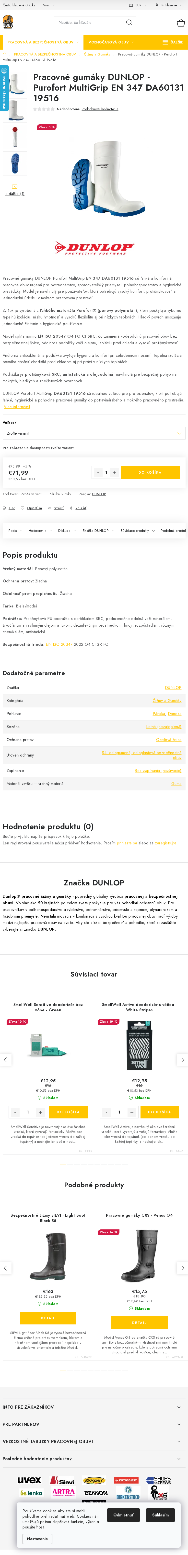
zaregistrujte (165, 843)
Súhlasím (160, 1515)
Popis (13, 530)
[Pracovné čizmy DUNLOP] (126, 1480)
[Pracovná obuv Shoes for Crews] (158, 1480)
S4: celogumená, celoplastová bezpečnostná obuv (142, 755)
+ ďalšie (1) (15, 193)
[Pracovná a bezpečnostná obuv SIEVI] (61, 1480)
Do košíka (150, 472)
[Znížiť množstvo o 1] (98, 472)
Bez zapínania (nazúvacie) (158, 770)
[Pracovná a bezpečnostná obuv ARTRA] (63, 1492)
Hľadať (129, 22)
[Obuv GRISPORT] (94, 1480)
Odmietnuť (123, 1515)
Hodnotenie (38, 530)
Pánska (159, 713)
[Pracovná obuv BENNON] (96, 1492)
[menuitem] (43, 42)
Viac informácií (17, 407)
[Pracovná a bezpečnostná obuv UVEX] (29, 1480)
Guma (176, 783)
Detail (48, 1318)
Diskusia (64, 530)
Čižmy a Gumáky (167, 700)
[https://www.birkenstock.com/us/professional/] (128, 1492)
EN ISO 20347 (59, 644)
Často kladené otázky (19, 5)
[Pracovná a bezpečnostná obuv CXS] (158, 1492)
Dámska (175, 713)
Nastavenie (37, 1539)
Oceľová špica (169, 740)
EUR (138, 5)
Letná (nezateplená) (164, 726)
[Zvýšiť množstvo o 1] (114, 472)
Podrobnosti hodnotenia (100, 109)
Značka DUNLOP (95, 530)
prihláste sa (127, 843)
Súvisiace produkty (135, 530)
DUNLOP (99, 494)
